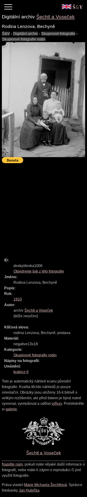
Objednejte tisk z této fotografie (38, 271)
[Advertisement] (43, 208)
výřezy (57, 404)
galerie (11, 409)
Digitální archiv (25, 34)
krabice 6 (21, 372)
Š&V (6, 34)
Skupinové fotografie (58, 34)
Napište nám (12, 464)
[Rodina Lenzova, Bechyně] (43, 99)
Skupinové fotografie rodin (23, 39)
